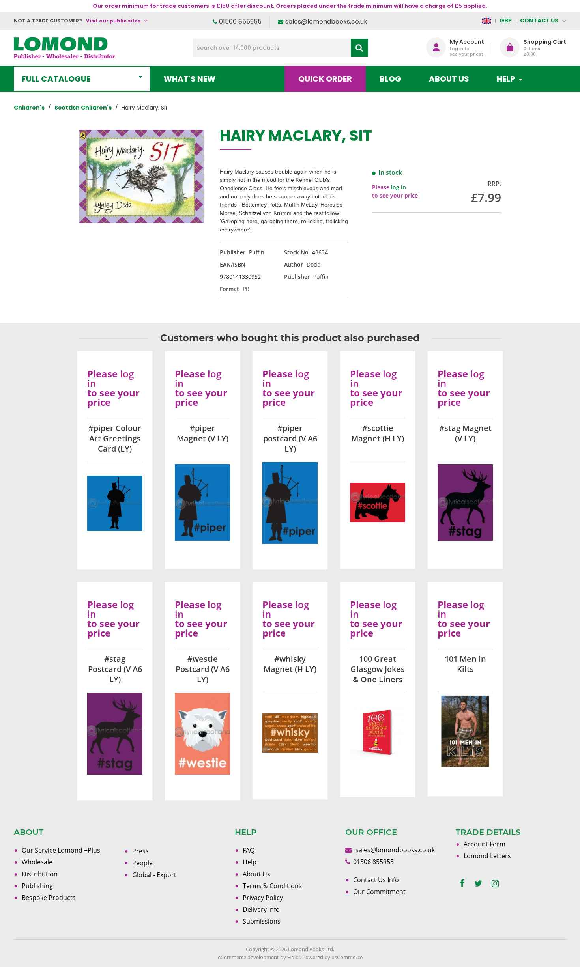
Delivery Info (261, 909)
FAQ (248, 850)
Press (140, 851)
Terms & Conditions (272, 885)
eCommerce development (248, 957)
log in (398, 187)
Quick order (325, 78)
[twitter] (478, 883)
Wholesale (37, 862)
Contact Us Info (376, 880)
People (142, 863)
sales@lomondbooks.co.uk (326, 21)
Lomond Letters (487, 855)
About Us (449, 78)
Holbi (293, 957)
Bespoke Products (49, 897)
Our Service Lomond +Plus (61, 850)
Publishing (37, 885)
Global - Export (154, 874)
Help (249, 862)
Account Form (484, 844)
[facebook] (462, 883)
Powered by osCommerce (332, 957)
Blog (390, 78)
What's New (189, 78)
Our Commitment (379, 891)
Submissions (262, 921)
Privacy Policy (263, 897)
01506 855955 (240, 21)
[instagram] (495, 883)
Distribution (40, 874)
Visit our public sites (113, 20)
